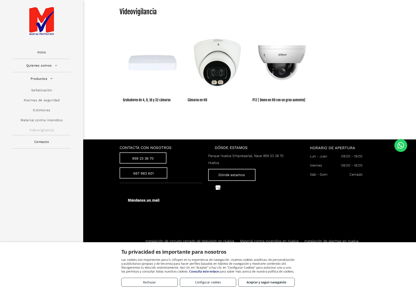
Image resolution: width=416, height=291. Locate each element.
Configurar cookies (208, 282)
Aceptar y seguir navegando (266, 282)
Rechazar (149, 282)
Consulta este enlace (204, 271)
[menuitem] (42, 52)
